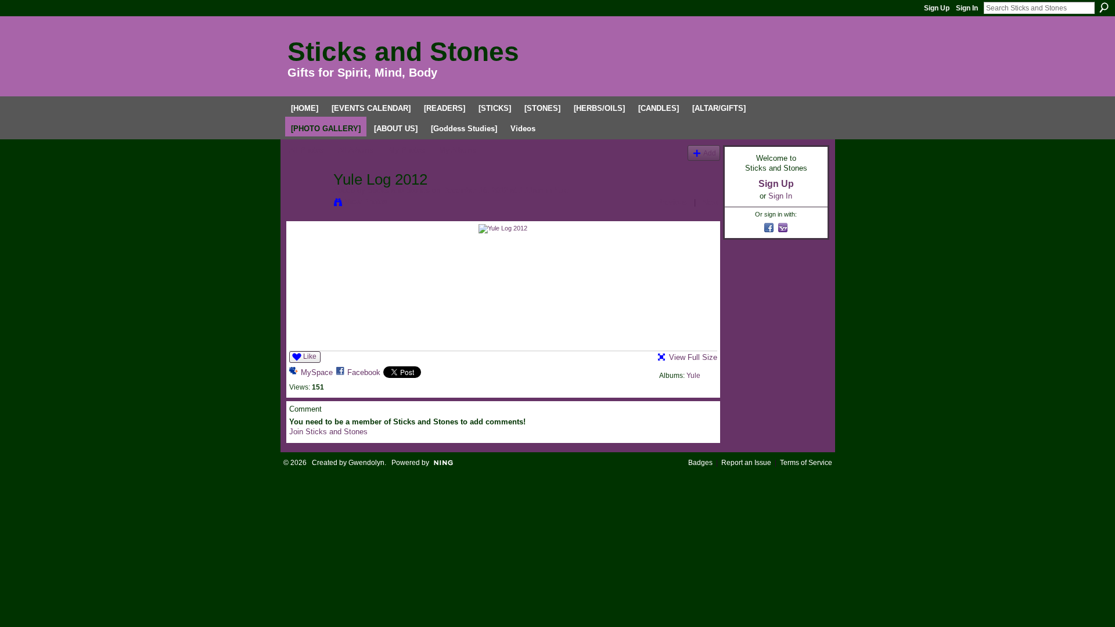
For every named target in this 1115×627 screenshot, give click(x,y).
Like (309, 356)
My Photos (407, 150)
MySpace (317, 372)
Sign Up (936, 8)
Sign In (967, 8)
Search (1104, 7)
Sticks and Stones (403, 52)
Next (710, 202)
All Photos (306, 150)
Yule (561, 190)
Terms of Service (806, 463)
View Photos (366, 201)
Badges (700, 463)
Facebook (363, 372)
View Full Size (693, 357)
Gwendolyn (366, 463)
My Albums (458, 150)
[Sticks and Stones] (307, 203)
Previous (672, 202)
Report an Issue (746, 463)
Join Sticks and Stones (328, 431)
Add (709, 153)
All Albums (356, 150)
